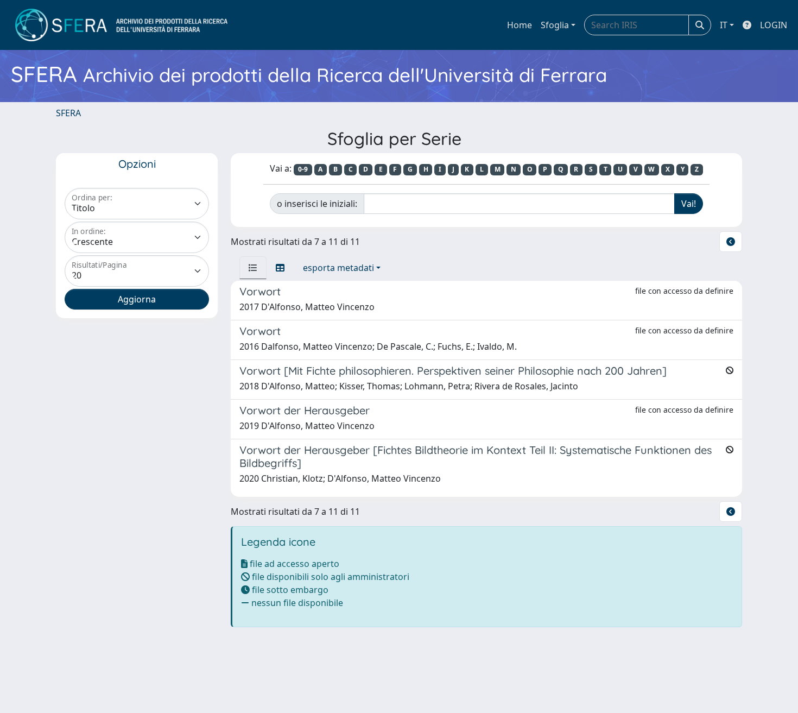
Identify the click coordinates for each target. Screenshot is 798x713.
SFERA (68, 113)
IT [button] (723, 25)
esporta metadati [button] (338, 268)
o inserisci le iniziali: (317, 204)
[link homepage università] (121, 25)
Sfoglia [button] (555, 25)
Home (519, 25)
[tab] (253, 267)
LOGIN (773, 25)
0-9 (303, 169)
